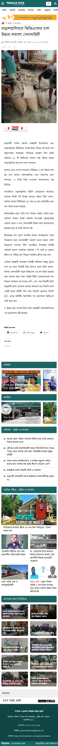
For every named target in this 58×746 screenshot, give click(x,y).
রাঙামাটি (12, 10)
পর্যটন (39, 10)
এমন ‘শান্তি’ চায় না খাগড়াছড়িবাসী (9, 583)
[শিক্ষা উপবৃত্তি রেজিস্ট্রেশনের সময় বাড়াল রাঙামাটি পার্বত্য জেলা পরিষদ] (21, 413)
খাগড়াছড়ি (21, 10)
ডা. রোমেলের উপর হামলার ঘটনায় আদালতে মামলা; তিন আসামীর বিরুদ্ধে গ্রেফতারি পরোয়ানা (42, 556)
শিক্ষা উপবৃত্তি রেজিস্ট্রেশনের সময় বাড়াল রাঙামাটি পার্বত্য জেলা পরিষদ (20, 419)
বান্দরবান (31, 10)
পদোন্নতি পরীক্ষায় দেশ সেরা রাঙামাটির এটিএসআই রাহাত (13, 553)
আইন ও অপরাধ (14, 23)
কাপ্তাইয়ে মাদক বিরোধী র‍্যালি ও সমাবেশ (24, 470)
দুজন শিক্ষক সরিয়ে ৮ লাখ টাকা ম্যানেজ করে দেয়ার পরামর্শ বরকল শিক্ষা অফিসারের (43, 586)
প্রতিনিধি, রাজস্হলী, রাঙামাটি (14, 42)
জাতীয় (4, 10)
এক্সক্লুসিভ (47, 10)
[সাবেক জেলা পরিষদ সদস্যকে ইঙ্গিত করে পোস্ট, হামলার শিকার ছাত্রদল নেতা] (21, 380)
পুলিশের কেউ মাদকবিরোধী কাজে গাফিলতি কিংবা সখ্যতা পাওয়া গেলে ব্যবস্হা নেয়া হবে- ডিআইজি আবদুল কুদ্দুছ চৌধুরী (30, 451)
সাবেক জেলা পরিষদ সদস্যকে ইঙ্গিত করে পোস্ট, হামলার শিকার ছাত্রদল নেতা (21, 387)
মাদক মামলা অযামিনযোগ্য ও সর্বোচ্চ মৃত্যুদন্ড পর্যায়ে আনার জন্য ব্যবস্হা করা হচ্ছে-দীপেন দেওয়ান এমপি (28, 462)
